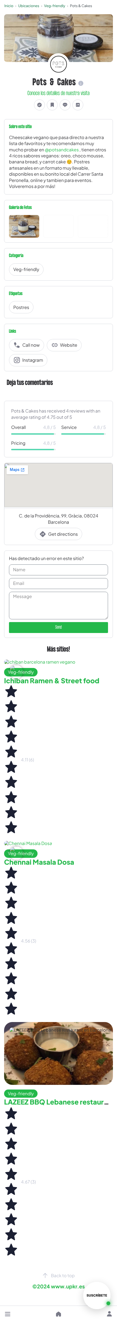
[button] (7, 1314)
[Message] (65, 105)
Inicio (8, 6)
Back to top (63, 1275)
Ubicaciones (28, 6)
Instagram (32, 360)
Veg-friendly (54, 6)
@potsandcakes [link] (62, 149)
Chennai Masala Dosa (39, 862)
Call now (31, 345)
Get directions (63, 534)
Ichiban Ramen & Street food (51, 680)
